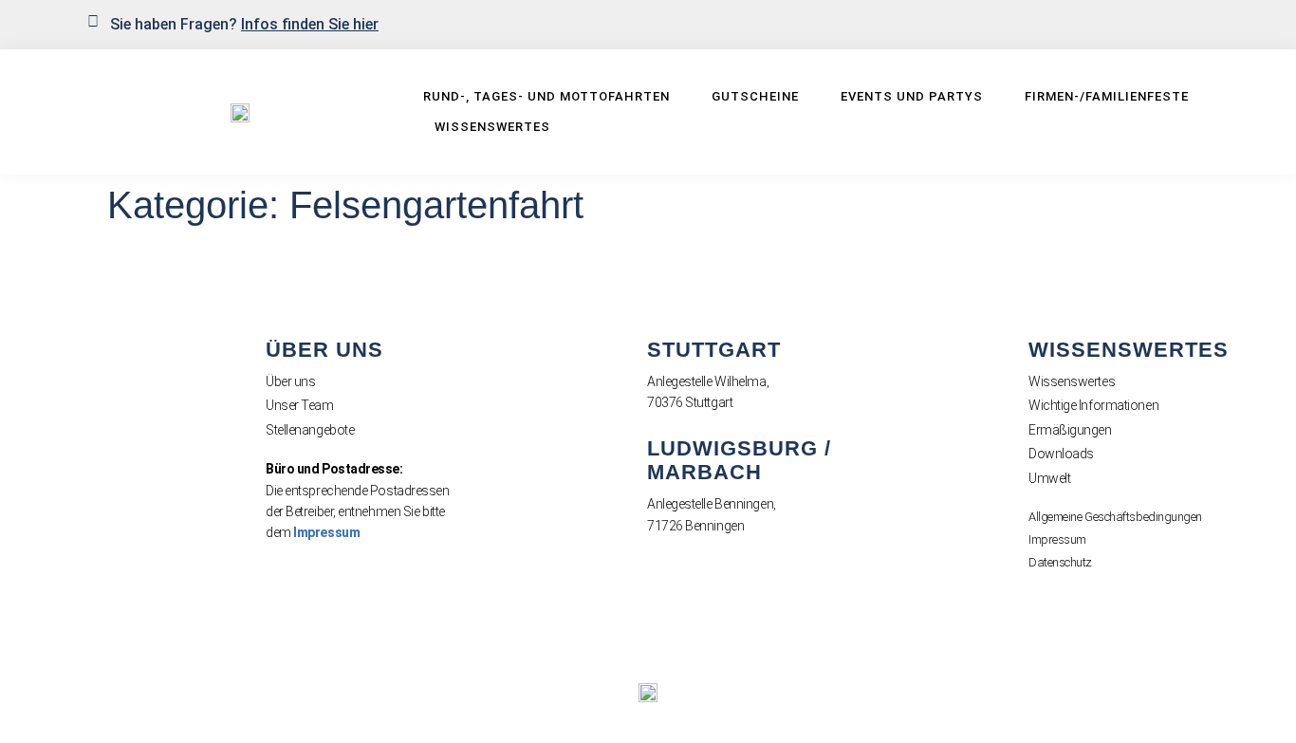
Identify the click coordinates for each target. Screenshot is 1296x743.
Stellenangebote (310, 429)
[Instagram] (1197, 22)
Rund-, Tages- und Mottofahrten (546, 96)
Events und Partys (912, 96)
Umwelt (1049, 478)
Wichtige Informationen (1093, 405)
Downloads (1061, 453)
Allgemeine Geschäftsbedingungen (1115, 517)
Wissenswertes (492, 127)
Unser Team (300, 405)
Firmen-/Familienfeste (1107, 96)
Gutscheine (755, 96)
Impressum (326, 532)
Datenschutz (1060, 562)
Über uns (290, 381)
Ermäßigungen (1070, 429)
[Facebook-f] (1166, 22)
